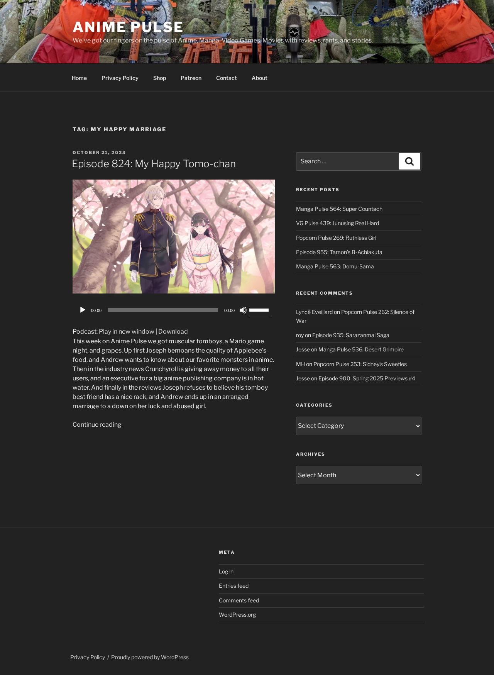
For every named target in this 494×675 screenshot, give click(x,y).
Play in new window (126, 331)
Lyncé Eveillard (314, 312)
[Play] (82, 310)
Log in (226, 571)
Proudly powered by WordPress (150, 657)
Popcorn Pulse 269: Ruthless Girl (336, 237)
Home (79, 78)
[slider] (260, 309)
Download (173, 331)
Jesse (303, 349)
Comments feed (239, 600)
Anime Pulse (128, 27)
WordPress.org (237, 614)
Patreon (191, 78)
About (259, 78)
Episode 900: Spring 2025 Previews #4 (366, 378)
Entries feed (234, 585)
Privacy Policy (120, 78)
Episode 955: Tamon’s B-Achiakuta (339, 252)
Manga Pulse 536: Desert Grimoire (361, 349)
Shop (159, 78)
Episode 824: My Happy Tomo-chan (154, 164)
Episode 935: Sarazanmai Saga (350, 335)
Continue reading (97, 424)
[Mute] (243, 310)
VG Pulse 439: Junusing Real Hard (337, 223)
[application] (174, 310)
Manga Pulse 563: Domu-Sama (335, 266)
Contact (226, 78)
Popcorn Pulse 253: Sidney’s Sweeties (360, 364)
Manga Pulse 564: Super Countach (339, 208)
